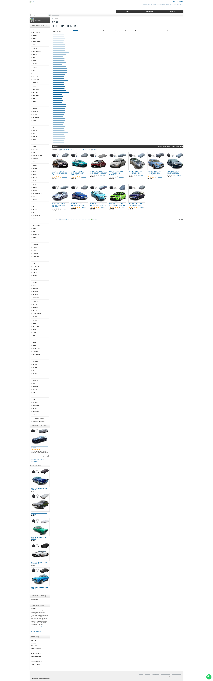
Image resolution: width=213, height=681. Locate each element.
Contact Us (172, 11)
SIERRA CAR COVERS (58, 128)
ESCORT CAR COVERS (58, 60)
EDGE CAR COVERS (58, 56)
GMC (34, 152)
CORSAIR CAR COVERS (59, 46)
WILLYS (35, 408)
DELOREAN (36, 117)
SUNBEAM (35, 361)
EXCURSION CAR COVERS (59, 62)
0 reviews (102, 175)
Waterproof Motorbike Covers (38, 626)
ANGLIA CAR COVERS (58, 34)
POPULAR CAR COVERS (59, 118)
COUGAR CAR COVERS (59, 50)
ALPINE (35, 35)
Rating (181, 146)
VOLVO (34, 399)
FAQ (32, 667)
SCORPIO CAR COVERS (59, 126)
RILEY (34, 323)
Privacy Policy (34, 645)
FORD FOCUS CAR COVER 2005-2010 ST (78, 204)
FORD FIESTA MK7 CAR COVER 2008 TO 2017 (59, 173)
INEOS (34, 184)
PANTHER (35, 288)
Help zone (33, 640)
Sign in (174, 1)
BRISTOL (35, 64)
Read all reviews (35, 461)
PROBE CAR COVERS (58, 122)
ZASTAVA (35, 415)
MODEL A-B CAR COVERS (59, 106)
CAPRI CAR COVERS (58, 42)
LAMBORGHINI (36, 215)
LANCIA (35, 219)
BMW (34, 57)
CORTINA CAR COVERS (59, 48)
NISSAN (35, 275)
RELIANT (35, 317)
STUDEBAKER (36, 355)
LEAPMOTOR (36, 225)
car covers (75, 30)
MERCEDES (36, 256)
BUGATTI (35, 67)
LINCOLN (35, 231)
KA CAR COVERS (57, 98)
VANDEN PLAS (36, 386)
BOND (34, 60)
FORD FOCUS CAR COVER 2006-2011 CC (98, 204)
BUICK (34, 70)
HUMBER (35, 174)
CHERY (34, 86)
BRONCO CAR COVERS (59, 38)
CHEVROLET (36, 89)
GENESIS (35, 149)
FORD (34, 139)
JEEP (34, 196)
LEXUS (34, 228)
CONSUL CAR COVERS (59, 44)
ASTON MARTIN (37, 41)
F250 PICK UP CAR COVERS (60, 72)
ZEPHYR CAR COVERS (58, 140)
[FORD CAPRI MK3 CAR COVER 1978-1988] (40, 502)
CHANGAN (35, 83)
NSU (34, 279)
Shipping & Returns (35, 664)
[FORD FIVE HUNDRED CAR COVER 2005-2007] (98, 161)
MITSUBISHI (36, 266)
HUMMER (35, 177)
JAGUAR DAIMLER (37, 193)
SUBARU (35, 358)
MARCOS (35, 241)
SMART (34, 345)
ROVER (34, 329)
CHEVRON (35, 92)
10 (83, 149)
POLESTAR (35, 301)
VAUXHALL (35, 389)
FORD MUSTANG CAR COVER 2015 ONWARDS (39, 563)
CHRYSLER (36, 95)
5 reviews (84, 177)
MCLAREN (35, 253)
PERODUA (35, 291)
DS (33, 127)
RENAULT (35, 320)
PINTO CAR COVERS (58, 116)
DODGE (35, 121)
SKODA (34, 342)
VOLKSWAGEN (36, 396)
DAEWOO (35, 108)
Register (181, 1)
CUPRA (34, 102)
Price (168, 146)
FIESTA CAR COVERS (58, 78)
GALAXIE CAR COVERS (59, 86)
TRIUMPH (35, 380)
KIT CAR (35, 209)
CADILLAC (35, 76)
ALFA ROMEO (36, 32)
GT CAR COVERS (57, 94)
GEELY (34, 146)
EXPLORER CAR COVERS (59, 66)
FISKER (35, 136)
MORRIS (35, 272)
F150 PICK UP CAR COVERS (60, 70)
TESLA (34, 370)
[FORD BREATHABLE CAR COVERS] (94, 149)
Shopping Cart (149, 11)
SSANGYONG (36, 348)
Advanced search (55, 14)
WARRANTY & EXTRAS (39, 421)
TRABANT (35, 377)
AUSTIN (35, 48)
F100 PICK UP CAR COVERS (60, 68)
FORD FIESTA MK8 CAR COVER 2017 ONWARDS (77, 173)
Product (164, 146)
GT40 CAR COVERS (58, 96)
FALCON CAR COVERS (58, 76)
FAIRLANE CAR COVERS (59, 74)
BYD (34, 73)
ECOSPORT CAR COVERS (59, 54)
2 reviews (103, 207)
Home (53, 18)
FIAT (34, 133)
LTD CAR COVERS (57, 102)
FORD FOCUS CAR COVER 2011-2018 (135, 204)
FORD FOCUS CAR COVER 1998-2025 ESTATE (154, 173)
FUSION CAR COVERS (58, 84)
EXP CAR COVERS (57, 64)
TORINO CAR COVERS (58, 134)
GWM (34, 162)
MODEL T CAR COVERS (59, 108)
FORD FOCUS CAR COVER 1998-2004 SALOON (116, 173)
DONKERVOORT (37, 124)
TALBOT (35, 367)
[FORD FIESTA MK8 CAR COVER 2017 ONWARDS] (79, 161)
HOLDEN (35, 168)
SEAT (34, 336)
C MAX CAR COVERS (58, 40)
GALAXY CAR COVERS (58, 88)
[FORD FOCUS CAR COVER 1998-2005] (137, 161)
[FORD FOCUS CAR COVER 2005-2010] (175, 161)
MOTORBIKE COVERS (38, 418)
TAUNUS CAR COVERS (58, 130)
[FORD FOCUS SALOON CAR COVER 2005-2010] (60, 193)
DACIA (34, 105)
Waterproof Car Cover (36, 661)
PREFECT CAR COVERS (59, 120)
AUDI (34, 45)
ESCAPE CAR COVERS (58, 58)
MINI (34, 263)
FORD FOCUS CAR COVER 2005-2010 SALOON (58, 205)
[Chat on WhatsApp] (208, 676)
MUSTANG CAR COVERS (59, 112)
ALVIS (34, 38)
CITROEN (35, 98)
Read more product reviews (37, 459)
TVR (34, 383)
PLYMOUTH (36, 298)
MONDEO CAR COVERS (59, 110)
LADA (34, 212)
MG (33, 260)
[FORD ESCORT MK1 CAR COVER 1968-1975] (40, 576)
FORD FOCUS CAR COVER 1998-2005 (135, 172)
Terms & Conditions (36, 648)
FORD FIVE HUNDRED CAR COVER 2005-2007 (98, 172)
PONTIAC (35, 304)
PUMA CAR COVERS (58, 124)
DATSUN (35, 114)
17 (89, 149)
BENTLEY (35, 54)
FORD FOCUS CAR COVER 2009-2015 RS (117, 204)
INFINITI (35, 187)
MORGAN (35, 269)
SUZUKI (35, 364)
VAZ (34, 392)
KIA (33, 206)
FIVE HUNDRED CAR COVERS (60, 80)
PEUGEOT (35, 294)
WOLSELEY (36, 411)
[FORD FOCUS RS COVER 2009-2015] (117, 193)
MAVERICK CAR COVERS (59, 104)
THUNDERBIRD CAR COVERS (60, 132)
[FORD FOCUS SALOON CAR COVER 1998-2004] (117, 161)
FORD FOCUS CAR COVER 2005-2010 (173, 172)
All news (33, 631)
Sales (177, 146)
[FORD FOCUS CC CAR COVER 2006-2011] (98, 193)
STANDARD (35, 351)
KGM (34, 203)
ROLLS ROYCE (36, 326)
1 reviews (64, 177)
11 (85, 149)
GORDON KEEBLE (37, 155)
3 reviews (141, 207)
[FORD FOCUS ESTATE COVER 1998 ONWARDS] (156, 161)
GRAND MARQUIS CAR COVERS (61, 92)
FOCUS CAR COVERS (58, 82)
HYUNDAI (35, 181)
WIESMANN (36, 405)
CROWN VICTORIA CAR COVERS (61, 52)
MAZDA (34, 250)
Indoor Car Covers (35, 659)
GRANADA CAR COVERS (59, 90)
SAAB (34, 332)
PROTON (35, 310)
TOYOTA (35, 373)
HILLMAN (35, 165)
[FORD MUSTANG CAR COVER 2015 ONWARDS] (40, 551)
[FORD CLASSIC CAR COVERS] (63, 149)
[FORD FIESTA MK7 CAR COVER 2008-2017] (60, 161)
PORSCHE (35, 307)
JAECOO (35, 190)
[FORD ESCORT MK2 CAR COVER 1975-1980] (40, 527)
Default (173, 146)
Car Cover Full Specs (36, 653)
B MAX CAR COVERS (58, 36)
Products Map (34, 599)
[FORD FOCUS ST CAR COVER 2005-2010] (79, 193)
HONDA (34, 171)
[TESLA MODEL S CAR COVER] (39, 444)
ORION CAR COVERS (58, 114)
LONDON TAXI (36, 234)
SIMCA (34, 339)
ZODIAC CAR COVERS (58, 142)
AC (33, 29)
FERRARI (35, 130)
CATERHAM (36, 79)
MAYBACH (35, 247)
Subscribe (38, 631)
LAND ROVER (36, 222)
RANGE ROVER (37, 313)
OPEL (34, 285)
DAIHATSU (35, 111)
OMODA (35, 282)
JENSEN (35, 200)
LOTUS (34, 238)
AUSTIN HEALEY (37, 51)
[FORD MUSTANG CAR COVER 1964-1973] (40, 477)
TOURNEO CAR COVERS (59, 136)
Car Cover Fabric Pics (36, 651)
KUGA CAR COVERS (58, 100)
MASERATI (35, 244)
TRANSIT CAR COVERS (59, 138)
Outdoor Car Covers (36, 656)
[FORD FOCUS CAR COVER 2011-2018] (137, 193)
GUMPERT (35, 158)
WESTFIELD (36, 402)
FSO (34, 143)
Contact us (33, 643)
